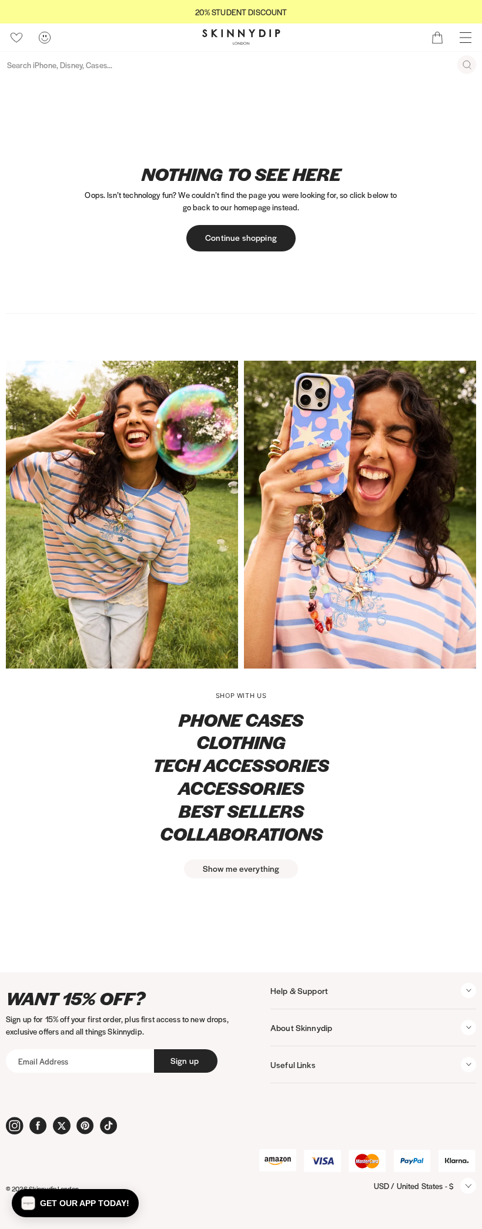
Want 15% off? (75, 998)
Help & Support (299, 990)
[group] (241, 12)
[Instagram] (15, 1125)
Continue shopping (241, 237)
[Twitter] (62, 1125)
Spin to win (306, 754)
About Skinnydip (301, 1027)
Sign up (184, 1060)
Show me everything (241, 868)
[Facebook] (38, 1125)
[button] (75, 1203)
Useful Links (293, 1064)
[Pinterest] (85, 1125)
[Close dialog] (143, 437)
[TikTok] (109, 1125)
